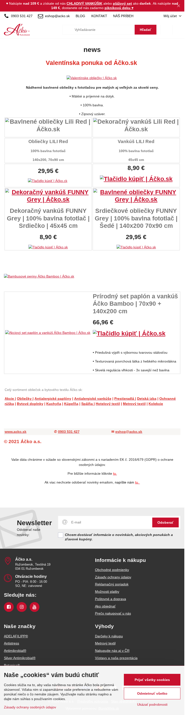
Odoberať (165, 522)
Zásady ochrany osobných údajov (30, 707)
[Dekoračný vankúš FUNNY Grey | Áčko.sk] (48, 199)
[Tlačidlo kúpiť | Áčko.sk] (136, 179)
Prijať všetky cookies (152, 680)
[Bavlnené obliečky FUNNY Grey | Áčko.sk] (136, 199)
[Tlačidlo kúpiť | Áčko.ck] (47, 181)
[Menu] (178, 30)
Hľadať (145, 30)
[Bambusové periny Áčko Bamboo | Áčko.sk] (92, 276)
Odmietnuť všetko (152, 693)
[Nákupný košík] (166, 30)
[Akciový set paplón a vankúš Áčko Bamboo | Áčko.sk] (47, 333)
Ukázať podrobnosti (152, 704)
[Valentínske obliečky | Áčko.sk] (92, 78)
